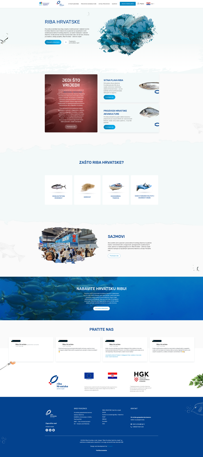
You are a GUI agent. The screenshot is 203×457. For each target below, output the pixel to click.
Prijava (142, 3)
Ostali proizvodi (104, 4)
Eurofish (104, 421)
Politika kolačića (101, 450)
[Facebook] (47, 430)
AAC (103, 423)
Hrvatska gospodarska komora (83, 412)
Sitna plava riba (73, 4)
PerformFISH (78, 419)
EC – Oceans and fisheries (82, 424)
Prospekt (110, 446)
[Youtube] (50, 430)
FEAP (103, 417)
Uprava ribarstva (79, 415)
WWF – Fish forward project (82, 421)
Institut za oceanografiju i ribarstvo (112, 414)
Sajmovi (114, 4)
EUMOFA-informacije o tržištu (83, 417)
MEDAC (104, 419)
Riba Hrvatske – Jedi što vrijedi (73, 92)
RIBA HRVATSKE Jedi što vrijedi (111, 410)
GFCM (104, 412)
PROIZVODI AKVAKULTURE (88, 4)
